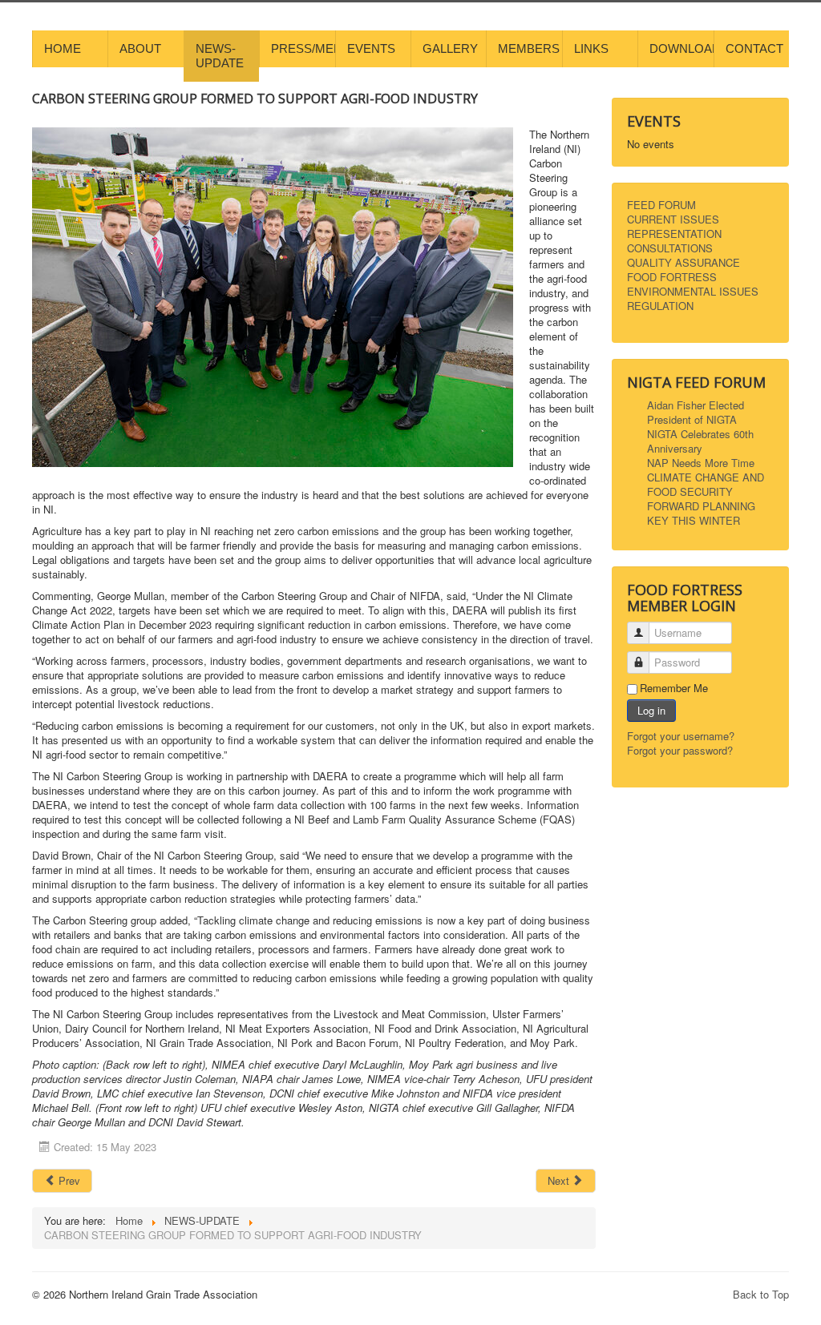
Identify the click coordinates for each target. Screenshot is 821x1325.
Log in (651, 710)
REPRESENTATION (674, 234)
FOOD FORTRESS (672, 277)
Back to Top (761, 1294)
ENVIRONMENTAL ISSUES (692, 291)
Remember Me (674, 688)
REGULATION (660, 306)
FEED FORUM (661, 205)
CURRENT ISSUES (673, 219)
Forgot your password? (680, 750)
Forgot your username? (680, 735)
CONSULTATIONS (670, 248)
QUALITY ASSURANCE (683, 263)
